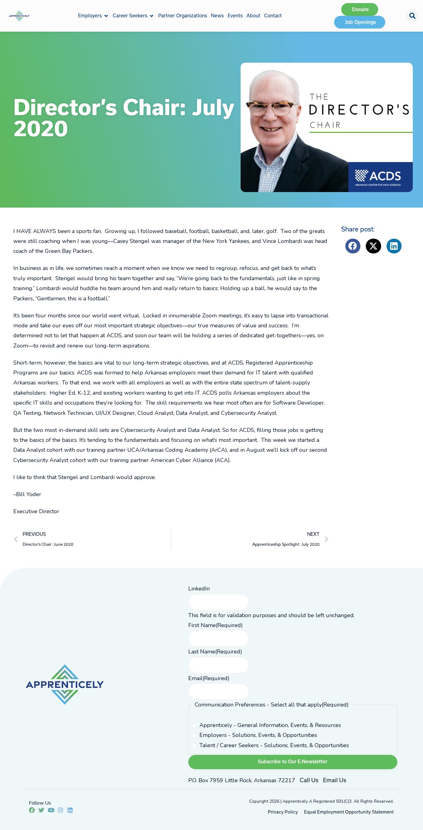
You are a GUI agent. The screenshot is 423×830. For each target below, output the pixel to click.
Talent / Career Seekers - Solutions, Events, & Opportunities (274, 745)
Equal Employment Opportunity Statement (349, 812)
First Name (215, 625)
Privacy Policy (283, 812)
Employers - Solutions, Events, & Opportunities (258, 735)
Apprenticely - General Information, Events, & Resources (270, 725)
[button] (93, 15)
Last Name (215, 651)
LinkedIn (199, 588)
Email (208, 678)
